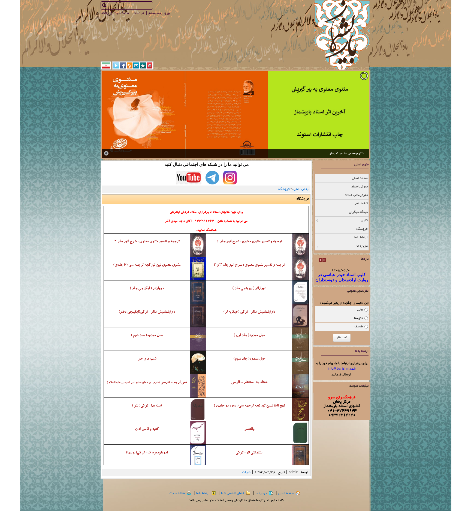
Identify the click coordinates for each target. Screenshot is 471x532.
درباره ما (262, 493)
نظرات (246, 472)
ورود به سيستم (160, 13)
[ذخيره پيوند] (143, 67)
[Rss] (129, 67)
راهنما (105, 13)
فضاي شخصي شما (233, 493)
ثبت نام (139, 13)
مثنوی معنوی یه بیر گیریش (346, 153)
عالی (360, 310)
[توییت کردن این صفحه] (116, 67)
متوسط (358, 318)
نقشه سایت (178, 493)
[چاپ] (149, 67)
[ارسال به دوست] (136, 67)
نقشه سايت (122, 13)
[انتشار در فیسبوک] (123, 67)
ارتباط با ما (203, 493)
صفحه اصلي (286, 493)
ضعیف (359, 326)
